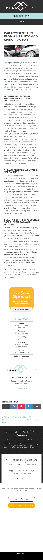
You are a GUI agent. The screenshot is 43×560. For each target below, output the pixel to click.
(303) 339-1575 (21, 15)
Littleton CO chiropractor (13, 87)
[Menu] (21, 558)
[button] (21, 499)
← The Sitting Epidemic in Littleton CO (16, 417)
